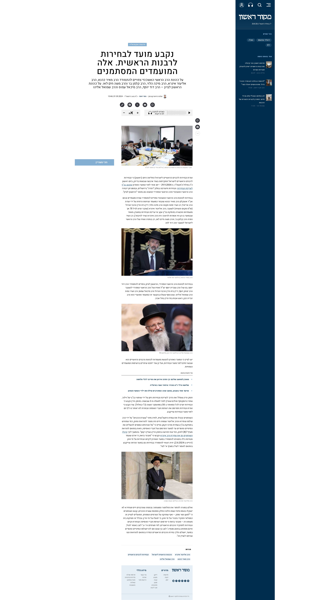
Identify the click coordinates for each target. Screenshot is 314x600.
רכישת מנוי (142, 580)
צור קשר (143, 575)
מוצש (155, 577)
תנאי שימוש (131, 580)
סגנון (155, 582)
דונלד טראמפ (264, 40)
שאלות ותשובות (132, 583)
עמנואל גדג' (261, 106)
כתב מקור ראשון (259, 88)
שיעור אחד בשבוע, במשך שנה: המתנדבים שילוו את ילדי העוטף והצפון (158, 390)
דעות (166, 577)
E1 (268, 45)
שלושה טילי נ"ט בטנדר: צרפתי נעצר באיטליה (169, 385)
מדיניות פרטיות (130, 577)
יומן (167, 580)
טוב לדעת (154, 587)
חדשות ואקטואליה (137, 44)
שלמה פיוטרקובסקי (155, 96)
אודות (144, 577)
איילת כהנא (261, 73)
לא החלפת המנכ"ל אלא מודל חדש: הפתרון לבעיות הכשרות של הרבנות (252, 99)
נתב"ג (251, 40)
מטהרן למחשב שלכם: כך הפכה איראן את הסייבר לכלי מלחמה (162, 379)
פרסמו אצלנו (130, 575)
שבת (155, 580)
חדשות (166, 575)
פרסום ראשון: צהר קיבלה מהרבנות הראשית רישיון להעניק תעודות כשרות (252, 66)
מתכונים (154, 585)
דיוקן (155, 575)
